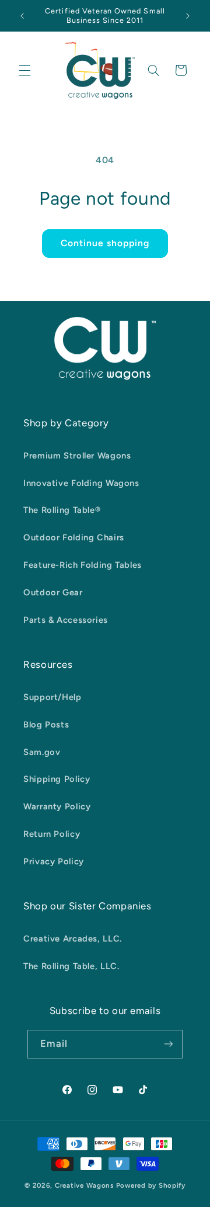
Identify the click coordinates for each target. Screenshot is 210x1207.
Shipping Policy (56, 779)
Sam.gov (41, 752)
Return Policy (51, 834)
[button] (24, 70)
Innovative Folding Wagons (81, 483)
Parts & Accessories (65, 620)
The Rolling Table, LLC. (71, 966)
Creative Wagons (84, 1185)
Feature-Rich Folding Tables (82, 565)
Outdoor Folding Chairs (73, 537)
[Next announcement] (188, 16)
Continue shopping (105, 243)
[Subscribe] (168, 1044)
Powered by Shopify (151, 1185)
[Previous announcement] (22, 16)
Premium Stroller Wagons (77, 455)
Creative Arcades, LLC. (72, 938)
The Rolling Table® (61, 510)
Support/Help (52, 697)
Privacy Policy (53, 861)
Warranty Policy (56, 806)
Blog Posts (46, 724)
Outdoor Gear (53, 592)
